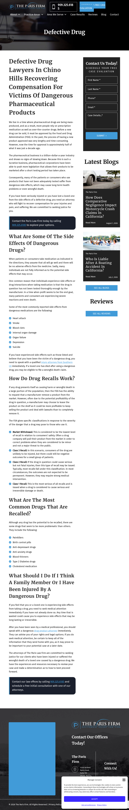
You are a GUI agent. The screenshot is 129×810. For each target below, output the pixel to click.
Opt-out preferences (89, 805)
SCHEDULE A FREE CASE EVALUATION (92, 7)
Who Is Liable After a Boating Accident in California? (99, 265)
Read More (90, 222)
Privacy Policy (102, 805)
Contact (114, 14)
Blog (103, 14)
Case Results (77, 14)
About (13, 14)
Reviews (93, 14)
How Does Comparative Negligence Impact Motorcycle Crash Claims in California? (101, 207)
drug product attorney (45, 630)
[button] (124, 780)
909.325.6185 (65, 6)
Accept (94, 799)
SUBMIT (100, 135)
